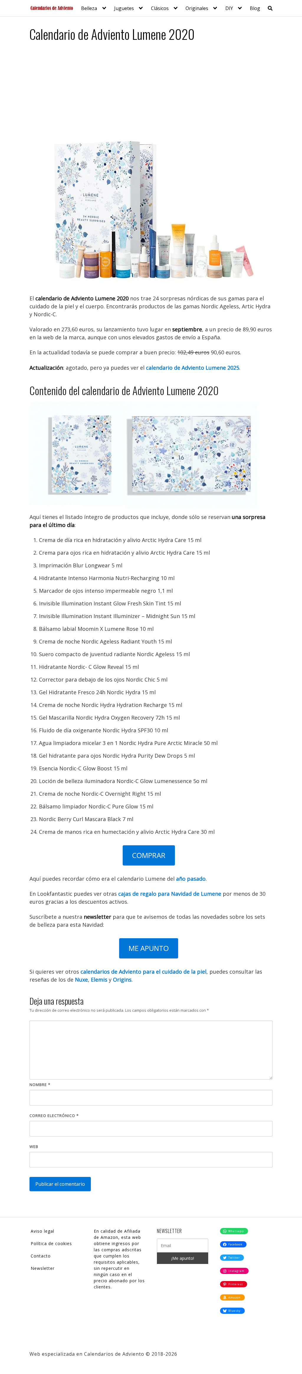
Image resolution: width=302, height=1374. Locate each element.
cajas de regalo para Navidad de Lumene (169, 893)
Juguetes (124, 8)
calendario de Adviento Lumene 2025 (192, 367)
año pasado (191, 878)
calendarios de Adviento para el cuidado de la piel (143, 971)
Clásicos (160, 8)
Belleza (89, 8)
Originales (197, 8)
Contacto (41, 1256)
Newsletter (43, 1268)
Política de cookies (51, 1243)
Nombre (39, 1084)
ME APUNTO (149, 948)
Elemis (99, 979)
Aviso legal (42, 1231)
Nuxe (81, 979)
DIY (229, 8)
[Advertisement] (151, 91)
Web (33, 1146)
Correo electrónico (54, 1115)
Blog (255, 8)
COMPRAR (148, 855)
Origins (122, 979)
